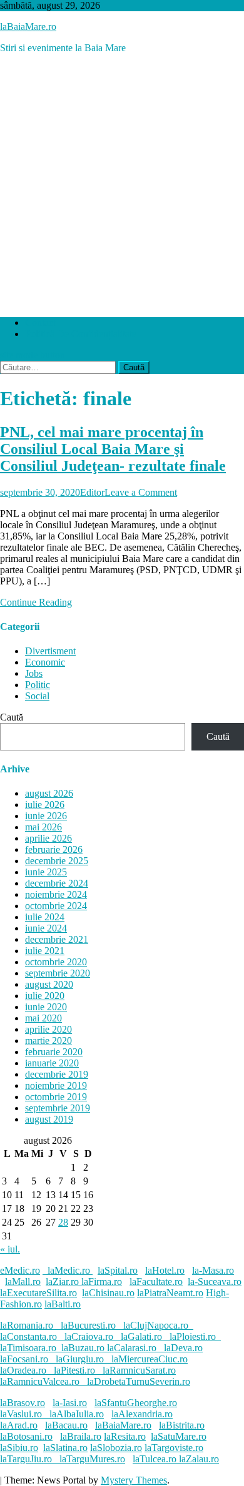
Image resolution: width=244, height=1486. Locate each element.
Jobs (34, 673)
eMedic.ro (20, 1270)
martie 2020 (48, 1040)
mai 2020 (43, 1018)
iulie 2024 (44, 917)
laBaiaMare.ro (28, 26)
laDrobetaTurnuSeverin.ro (138, 1381)
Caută (11, 717)
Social (37, 696)
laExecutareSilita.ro (38, 1292)
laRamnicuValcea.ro (39, 1381)
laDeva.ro (183, 1347)
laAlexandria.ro (142, 1414)
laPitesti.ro (74, 1370)
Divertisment (50, 651)
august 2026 (49, 793)
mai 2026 (43, 827)
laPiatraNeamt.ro (170, 1292)
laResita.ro (125, 1436)
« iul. (10, 1249)
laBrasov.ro (22, 1402)
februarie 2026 (54, 849)
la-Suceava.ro (214, 1281)
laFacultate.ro (156, 1281)
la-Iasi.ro (70, 1402)
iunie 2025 (46, 872)
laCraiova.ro (88, 1336)
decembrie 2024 (56, 883)
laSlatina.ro (65, 1447)
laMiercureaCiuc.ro (149, 1359)
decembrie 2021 (56, 939)
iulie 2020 (44, 995)
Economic (45, 662)
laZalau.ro (199, 1459)
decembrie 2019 (56, 1074)
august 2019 (49, 1119)
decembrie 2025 (56, 860)
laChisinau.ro (108, 1292)
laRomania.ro (26, 1325)
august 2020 (49, 984)
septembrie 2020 (57, 973)
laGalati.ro (141, 1336)
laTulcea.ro (156, 1459)
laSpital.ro (118, 1270)
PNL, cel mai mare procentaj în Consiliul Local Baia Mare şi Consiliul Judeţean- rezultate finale (113, 449)
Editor (92, 492)
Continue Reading (36, 602)
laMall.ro (23, 1281)
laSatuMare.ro (178, 1436)
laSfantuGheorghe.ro (135, 1402)
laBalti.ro (62, 1304)
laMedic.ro (70, 1270)
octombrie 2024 (56, 905)
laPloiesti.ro (193, 1336)
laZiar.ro (63, 1281)
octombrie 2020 (56, 962)
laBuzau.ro (84, 1347)
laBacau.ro (66, 1425)
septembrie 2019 (57, 1108)
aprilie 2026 (48, 838)
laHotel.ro (165, 1270)
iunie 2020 (46, 1006)
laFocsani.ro (24, 1359)
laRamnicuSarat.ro (139, 1370)
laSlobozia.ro (116, 1447)
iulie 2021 (44, 950)
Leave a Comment (140, 492)
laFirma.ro (101, 1281)
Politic (37, 684)
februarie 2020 (54, 1051)
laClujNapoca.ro (155, 1325)
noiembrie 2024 (56, 894)
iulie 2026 (44, 804)
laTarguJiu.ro (29, 1459)
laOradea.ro (23, 1370)
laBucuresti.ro (88, 1325)
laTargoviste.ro (174, 1447)
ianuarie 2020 (52, 1063)
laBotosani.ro (26, 1436)
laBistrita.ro (182, 1425)
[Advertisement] (122, 185)
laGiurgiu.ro (83, 1359)
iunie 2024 (46, 928)
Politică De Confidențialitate (80, 333)
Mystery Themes (134, 1480)
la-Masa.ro (213, 1270)
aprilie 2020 (48, 1029)
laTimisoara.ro (28, 1347)
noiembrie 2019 (56, 1085)
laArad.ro (19, 1425)
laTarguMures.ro (92, 1459)
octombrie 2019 (56, 1096)
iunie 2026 (46, 815)
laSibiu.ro (19, 1447)
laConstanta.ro (28, 1336)
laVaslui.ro (24, 1414)
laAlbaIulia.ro (76, 1414)
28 (63, 1222)
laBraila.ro (80, 1436)
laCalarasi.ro (131, 1347)
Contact (40, 322)
